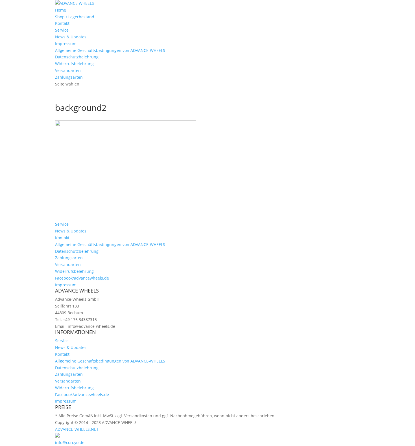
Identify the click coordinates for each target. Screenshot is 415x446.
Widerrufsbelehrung (74, 63)
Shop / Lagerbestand (74, 16)
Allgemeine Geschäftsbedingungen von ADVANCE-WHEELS (110, 50)
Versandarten (68, 70)
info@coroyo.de (69, 442)
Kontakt (62, 23)
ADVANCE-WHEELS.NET (77, 429)
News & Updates (70, 36)
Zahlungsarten (69, 77)
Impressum (66, 43)
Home (60, 10)
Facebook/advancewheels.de (82, 278)
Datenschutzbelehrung (77, 57)
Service (62, 30)
